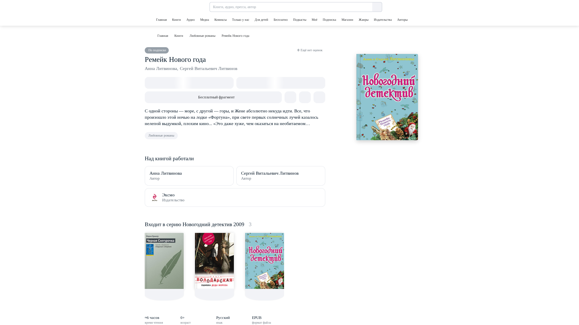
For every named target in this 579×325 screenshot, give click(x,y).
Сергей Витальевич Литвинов (208, 68)
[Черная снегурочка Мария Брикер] (164, 261)
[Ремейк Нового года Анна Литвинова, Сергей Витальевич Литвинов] (264, 261)
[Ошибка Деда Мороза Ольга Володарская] (214, 261)
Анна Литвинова (161, 68)
